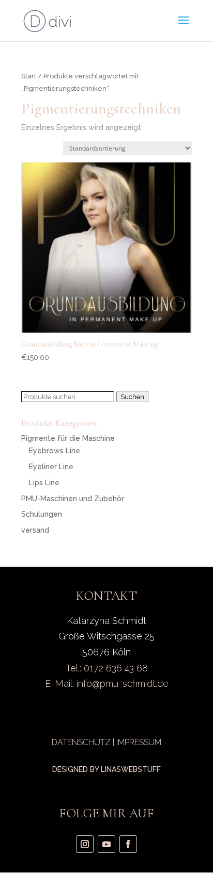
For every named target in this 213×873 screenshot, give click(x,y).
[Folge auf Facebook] (128, 844)
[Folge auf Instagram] (85, 844)
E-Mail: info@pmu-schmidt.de (107, 683)
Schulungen (41, 514)
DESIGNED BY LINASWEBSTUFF (106, 769)
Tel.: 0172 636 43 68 (107, 668)
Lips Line (44, 483)
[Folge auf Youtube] (106, 844)
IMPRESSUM (138, 742)
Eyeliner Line (51, 467)
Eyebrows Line (54, 451)
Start (28, 76)
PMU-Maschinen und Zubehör (72, 499)
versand (35, 530)
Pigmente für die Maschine (68, 438)
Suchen (132, 396)
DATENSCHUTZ (81, 742)
